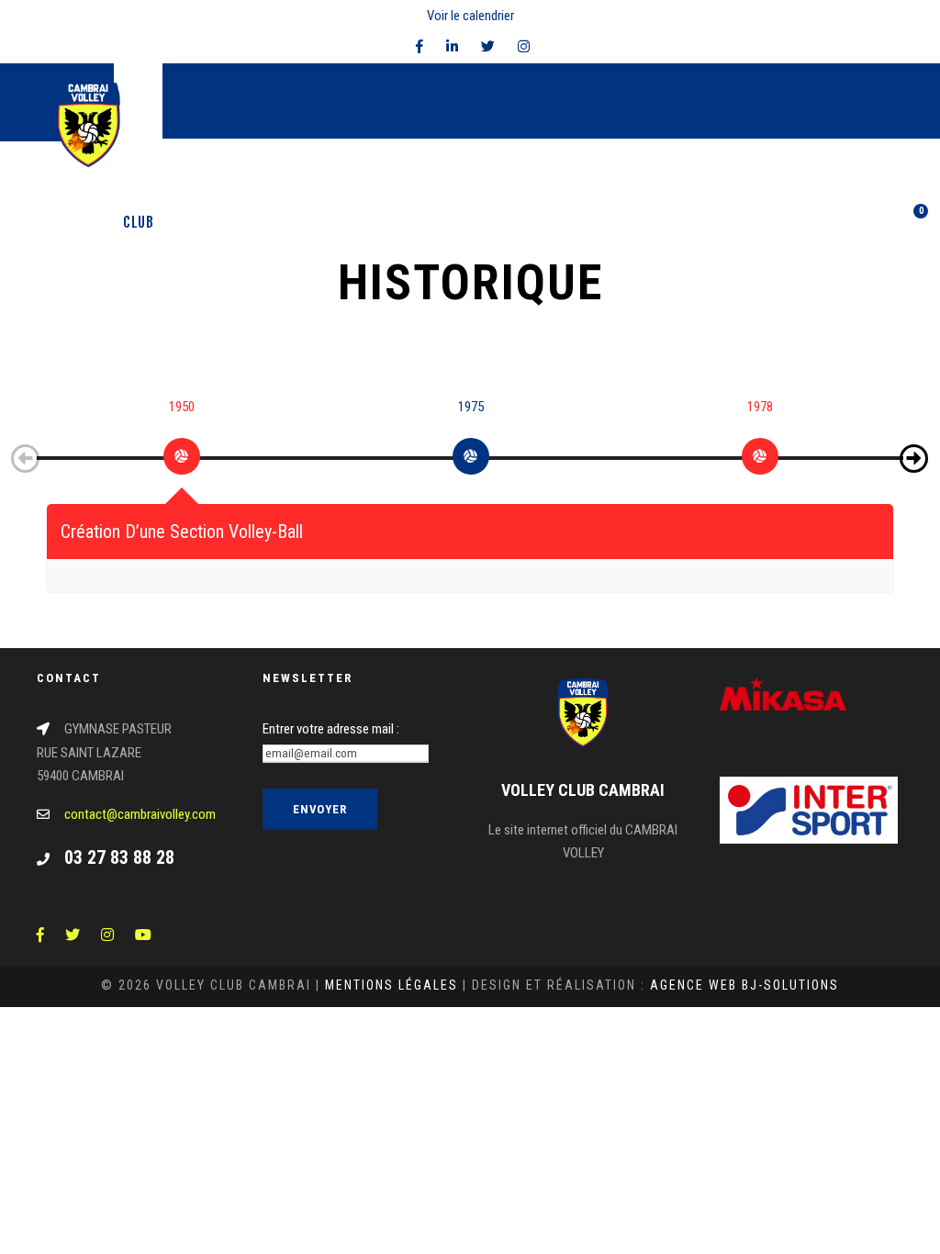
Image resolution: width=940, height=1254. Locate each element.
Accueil (81, 222)
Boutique (714, 222)
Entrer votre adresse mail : (331, 729)
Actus (502, 222)
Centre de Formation (328, 222)
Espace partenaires (603, 222)
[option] (181, 450)
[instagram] (524, 47)
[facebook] (419, 47)
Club (138, 222)
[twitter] (488, 47)
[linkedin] (452, 47)
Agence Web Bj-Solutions (744, 985)
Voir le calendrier (470, 15)
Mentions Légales (391, 985)
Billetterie (800, 222)
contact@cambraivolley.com (140, 814)
